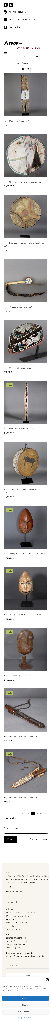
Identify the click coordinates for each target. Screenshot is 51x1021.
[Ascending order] (37, 56)
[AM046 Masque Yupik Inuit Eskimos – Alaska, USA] (25, 527)
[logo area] (22, 41)
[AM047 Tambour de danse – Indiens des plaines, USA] (25, 463)
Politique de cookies (24, 1018)
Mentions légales (14, 902)
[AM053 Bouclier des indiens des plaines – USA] (25, 155)
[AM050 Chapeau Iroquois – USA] (25, 341)
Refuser (25, 1005)
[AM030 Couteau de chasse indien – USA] (25, 710)
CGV (10, 896)
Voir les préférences (25, 1012)
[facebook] (6, 5)
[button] (47, 980)
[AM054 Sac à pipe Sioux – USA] (25, 94)
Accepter (25, 998)
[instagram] (11, 5)
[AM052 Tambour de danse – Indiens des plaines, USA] (25, 216)
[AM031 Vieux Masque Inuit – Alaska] (25, 649)
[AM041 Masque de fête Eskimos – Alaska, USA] (25, 588)
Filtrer (10, 839)
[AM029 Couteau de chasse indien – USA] (25, 771)
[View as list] (28, 69)
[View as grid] (23, 69)
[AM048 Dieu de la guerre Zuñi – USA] (25, 402)
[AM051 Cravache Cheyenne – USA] (25, 280)
